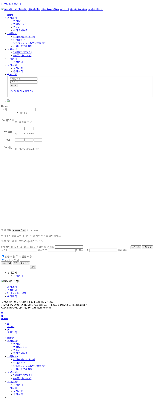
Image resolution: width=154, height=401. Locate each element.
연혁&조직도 (20, 24)
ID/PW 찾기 (16, 91)
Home (10, 15)
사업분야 (12, 33)
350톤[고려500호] (22, 52)
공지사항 (18, 68)
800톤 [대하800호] (22, 55)
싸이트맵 (12, 296)
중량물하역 (19, 39)
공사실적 (12, 65)
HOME (4, 318)
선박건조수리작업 (22, 46)
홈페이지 (122, 250)
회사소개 (12, 17)
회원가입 (29, 91)
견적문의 (12, 58)
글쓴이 (4, 250)
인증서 (16, 27)
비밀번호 (42, 250)
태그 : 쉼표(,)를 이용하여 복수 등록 (35, 247)
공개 (7, 259)
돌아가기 (25, 263)
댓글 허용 (10, 256)
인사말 (16, 21)
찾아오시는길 (20, 30)
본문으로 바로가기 (11, 4)
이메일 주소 (82, 250)
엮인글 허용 (25, 256)
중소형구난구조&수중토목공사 (29, 43)
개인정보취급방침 (16, 293)
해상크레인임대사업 (24, 36)
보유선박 (12, 49)
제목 (4, 109)
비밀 (16, 259)
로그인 (13, 74)
